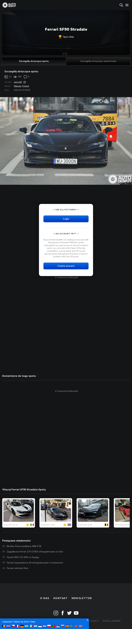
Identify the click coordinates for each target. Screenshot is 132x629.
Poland (25, 86)
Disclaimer (112, 621)
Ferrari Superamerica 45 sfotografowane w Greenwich (35, 562)
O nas (44, 598)
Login (66, 218)
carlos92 (18, 82)
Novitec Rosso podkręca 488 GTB (24, 546)
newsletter (82, 598)
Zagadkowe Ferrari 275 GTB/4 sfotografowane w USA (35, 551)
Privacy (92, 621)
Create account (66, 265)
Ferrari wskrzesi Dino (17, 568)
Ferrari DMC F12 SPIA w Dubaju (23, 557)
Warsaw (17, 86)
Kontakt (60, 598)
